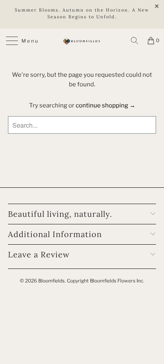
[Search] (134, 41)
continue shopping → (105, 105)
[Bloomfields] (82, 41)
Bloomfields (51, 281)
